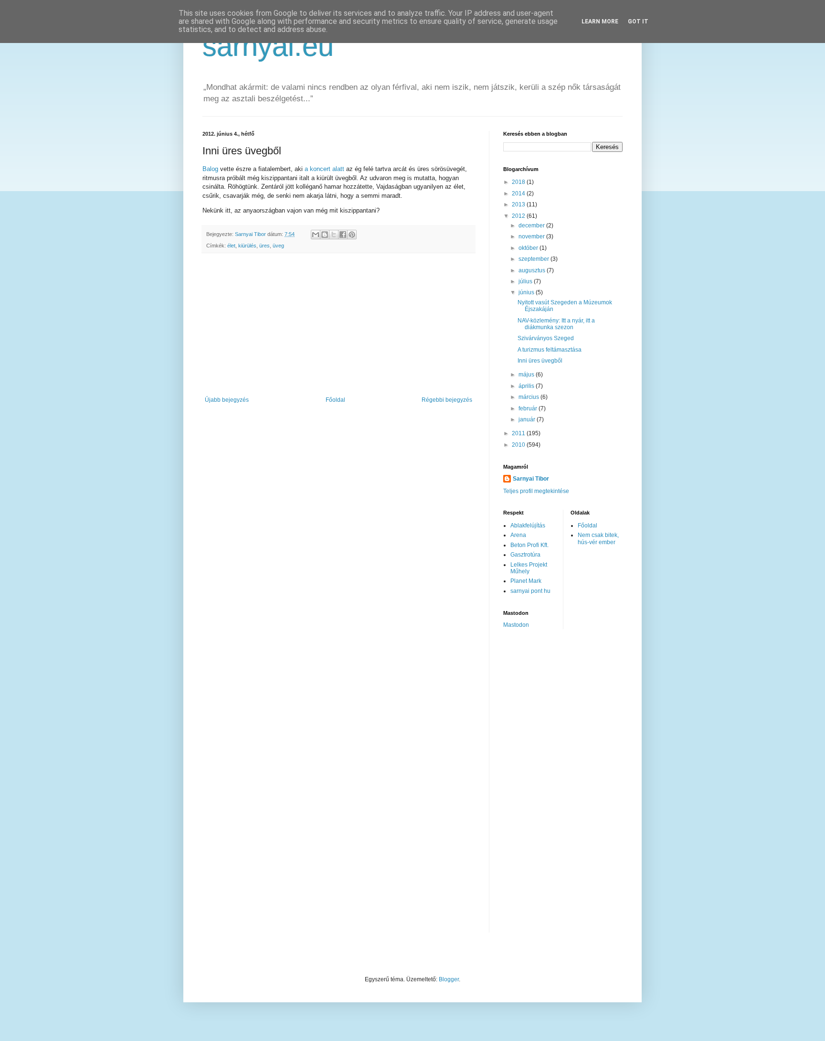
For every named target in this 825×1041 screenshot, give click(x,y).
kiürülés (247, 245)
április (527, 386)
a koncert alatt (324, 168)
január (527, 419)
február (528, 408)
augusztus (532, 270)
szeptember (534, 259)
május (527, 374)
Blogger (449, 979)
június (527, 292)
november (532, 236)
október (528, 248)
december (532, 225)
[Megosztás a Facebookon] (343, 234)
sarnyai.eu (268, 46)
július (526, 281)
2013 (519, 204)
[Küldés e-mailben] (315, 234)
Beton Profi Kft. (529, 545)
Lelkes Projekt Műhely (528, 568)
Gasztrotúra (525, 554)
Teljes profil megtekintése (536, 491)
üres (264, 245)
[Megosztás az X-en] (333, 234)
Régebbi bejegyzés (447, 400)
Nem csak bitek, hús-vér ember (598, 538)
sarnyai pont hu (530, 591)
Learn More (600, 21)
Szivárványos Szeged (546, 338)
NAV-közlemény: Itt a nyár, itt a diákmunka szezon (556, 324)
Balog (210, 168)
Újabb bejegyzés (227, 400)
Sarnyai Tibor (531, 478)
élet (231, 245)
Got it (638, 21)
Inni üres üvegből (540, 360)
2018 (519, 182)
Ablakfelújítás (527, 525)
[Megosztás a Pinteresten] (352, 234)
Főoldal (335, 400)
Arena (518, 535)
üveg (278, 245)
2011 (519, 433)
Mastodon (516, 625)
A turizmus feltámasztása (550, 349)
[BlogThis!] (324, 234)
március (529, 397)
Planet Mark (525, 581)
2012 (519, 216)
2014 (519, 193)
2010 (519, 444)
